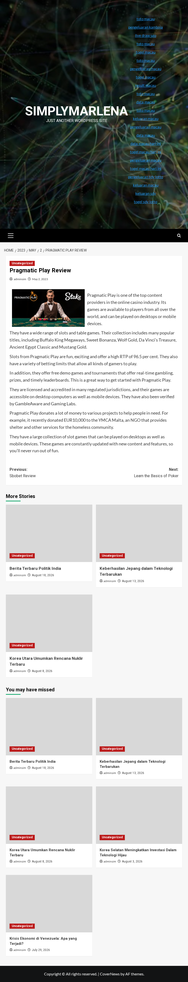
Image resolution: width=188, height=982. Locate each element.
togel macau (145, 77)
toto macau (146, 110)
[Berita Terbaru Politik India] (49, 533)
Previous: (23, 472)
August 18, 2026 (43, 575)
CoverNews (110, 973)
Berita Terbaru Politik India (35, 568)
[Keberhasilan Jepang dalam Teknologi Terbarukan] (139, 533)
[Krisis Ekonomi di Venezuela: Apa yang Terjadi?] (49, 903)
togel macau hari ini (145, 168)
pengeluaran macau (145, 127)
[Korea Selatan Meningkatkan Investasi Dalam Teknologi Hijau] (139, 815)
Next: (156, 472)
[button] (11, 235)
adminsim (20, 279)
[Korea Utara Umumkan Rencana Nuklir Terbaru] (49, 623)
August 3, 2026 (132, 861)
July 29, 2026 (41, 950)
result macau (145, 85)
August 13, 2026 (133, 581)
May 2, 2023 (40, 279)
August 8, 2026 (42, 671)
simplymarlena (76, 111)
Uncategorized (22, 263)
